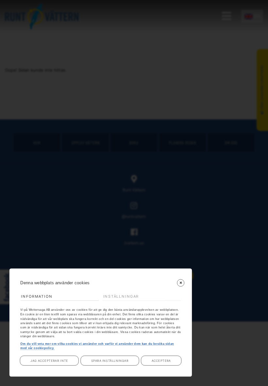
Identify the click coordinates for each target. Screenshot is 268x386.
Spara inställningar (109, 360)
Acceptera (161, 360)
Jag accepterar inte (49, 360)
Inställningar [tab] (121, 296)
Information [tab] (36, 296)
